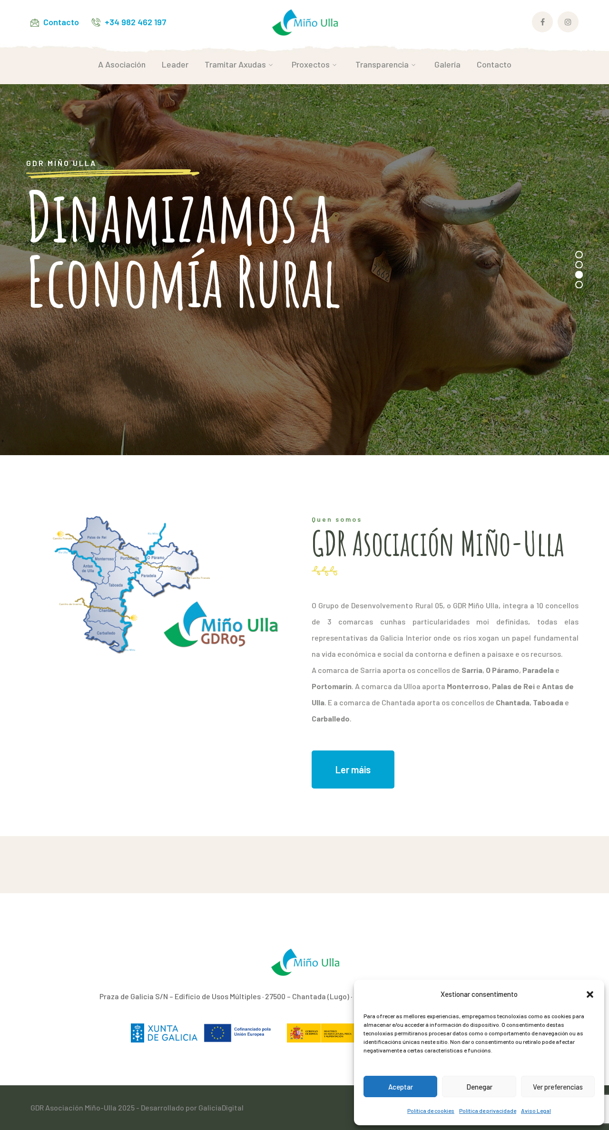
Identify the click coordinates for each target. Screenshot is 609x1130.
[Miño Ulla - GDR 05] (304, 21)
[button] (590, 994)
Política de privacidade (487, 1110)
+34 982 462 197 (136, 22)
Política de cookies (430, 1110)
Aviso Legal (536, 1110)
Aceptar (400, 1086)
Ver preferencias (558, 1086)
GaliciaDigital (221, 1107)
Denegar (479, 1086)
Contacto (61, 22)
